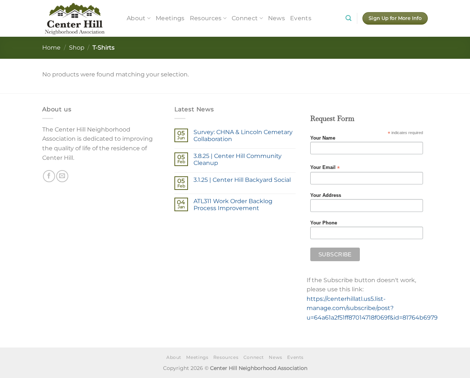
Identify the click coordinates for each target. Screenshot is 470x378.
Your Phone (323, 223)
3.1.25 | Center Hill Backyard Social (242, 179)
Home (51, 47)
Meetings (170, 18)
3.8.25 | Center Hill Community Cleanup (238, 159)
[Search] (348, 18)
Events (300, 18)
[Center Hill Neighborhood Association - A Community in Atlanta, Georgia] (79, 18)
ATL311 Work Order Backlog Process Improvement (233, 205)
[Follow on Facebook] (49, 176)
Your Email (325, 168)
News (276, 18)
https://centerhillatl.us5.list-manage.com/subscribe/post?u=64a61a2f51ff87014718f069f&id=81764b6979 (372, 308)
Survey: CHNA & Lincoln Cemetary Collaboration (243, 136)
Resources (206, 18)
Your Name (322, 138)
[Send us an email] (62, 176)
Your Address (325, 195)
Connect (245, 18)
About (136, 18)
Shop (76, 47)
